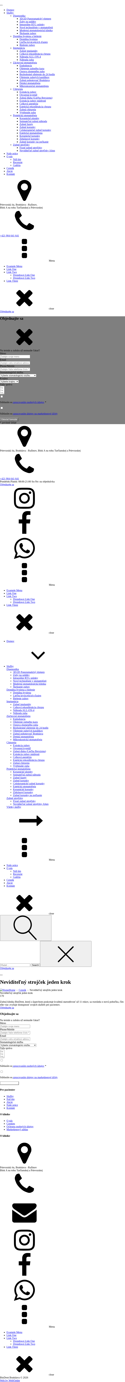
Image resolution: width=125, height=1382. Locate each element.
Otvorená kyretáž (28, 94)
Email (3, 359)
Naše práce (12, 153)
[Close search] (65, 954)
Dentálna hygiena (29, 39)
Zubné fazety (26, 124)
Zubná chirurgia (28, 109)
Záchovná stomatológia (25, 62)
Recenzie (17, 162)
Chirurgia (18, 89)
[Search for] (15, 965)
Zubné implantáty (29, 51)
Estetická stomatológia (31, 133)
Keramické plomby (29, 118)
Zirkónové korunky (30, 138)
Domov (10, 9)
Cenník (10, 168)
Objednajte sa (7, 311)
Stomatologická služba (11, 372)
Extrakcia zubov (28, 92)
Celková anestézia (29, 103)
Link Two (12, 272)
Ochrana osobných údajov (20, 1126)
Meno (3, 353)
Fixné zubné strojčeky (31, 147)
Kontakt (11, 174)
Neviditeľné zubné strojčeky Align (37, 150)
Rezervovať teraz (9, 1083)
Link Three (12, 280)
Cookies (11, 1123)
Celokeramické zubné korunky (35, 130)
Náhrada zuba (27, 59)
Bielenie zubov (27, 45)
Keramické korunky (30, 136)
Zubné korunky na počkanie (34, 141)
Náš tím (17, 159)
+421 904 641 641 (9, 235)
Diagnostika (19, 15)
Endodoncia (26, 65)
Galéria (17, 165)
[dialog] (62, 156)
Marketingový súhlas (17, 1129)
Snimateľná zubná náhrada (33, 121)
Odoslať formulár (9, 419)
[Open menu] (1, 5)
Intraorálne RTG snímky (32, 24)
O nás (10, 156)
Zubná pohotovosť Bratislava (35, 80)
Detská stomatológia (30, 83)
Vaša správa (6, 384)
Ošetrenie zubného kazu (32, 68)
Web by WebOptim (10, 1380)
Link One (11, 269)
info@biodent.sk (8, 1226)
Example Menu (14, 266)
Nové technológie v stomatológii (36, 27)
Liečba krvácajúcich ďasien (34, 42)
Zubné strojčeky (21, 144)
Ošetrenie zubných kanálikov (34, 77)
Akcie (10, 171)
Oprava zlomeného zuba (32, 71)
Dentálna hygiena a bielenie (27, 36)
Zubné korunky (27, 127)
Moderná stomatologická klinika (36, 30)
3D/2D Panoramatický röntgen (35, 18)
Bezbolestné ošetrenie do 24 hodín (37, 74)
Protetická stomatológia (25, 115)
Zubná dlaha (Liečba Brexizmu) (36, 97)
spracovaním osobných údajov (28, 402)
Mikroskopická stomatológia (34, 86)
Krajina (4, 378)
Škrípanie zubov (28, 33)
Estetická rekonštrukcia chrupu (35, 106)
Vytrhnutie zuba (28, 112)
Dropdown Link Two (24, 278)
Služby (10, 12)
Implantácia (19, 48)
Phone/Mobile (7, 366)
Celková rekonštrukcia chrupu (35, 53)
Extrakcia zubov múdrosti (33, 100)
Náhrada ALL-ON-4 (30, 56)
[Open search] (25, 928)
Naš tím (10, 1099)
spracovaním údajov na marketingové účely (35, 413)
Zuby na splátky (28, 21)
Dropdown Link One (24, 275)
